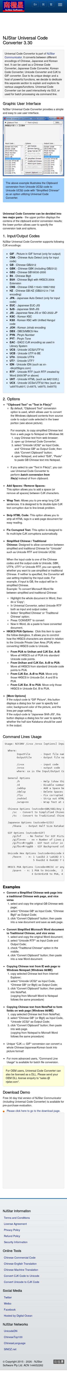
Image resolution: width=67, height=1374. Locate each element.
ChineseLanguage (14, 1343)
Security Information (16, 1242)
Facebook (10, 1309)
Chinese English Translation (20, 1263)
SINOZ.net (10, 1349)
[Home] (13, 6)
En (35, 4)
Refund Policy (12, 1236)
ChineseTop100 (13, 1337)
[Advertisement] (33, 23)
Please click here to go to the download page (33, 1111)
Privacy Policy (12, 1230)
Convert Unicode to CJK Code (21, 1282)
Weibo (7, 1303)
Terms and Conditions (17, 1218)
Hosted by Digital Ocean (18, 1315)
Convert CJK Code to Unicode (21, 1276)
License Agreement (15, 1224)
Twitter (8, 1297)
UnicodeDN (10, 1331)
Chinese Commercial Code (20, 1257)
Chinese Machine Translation (21, 1269)
